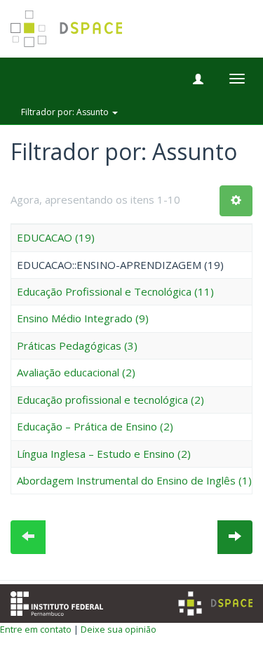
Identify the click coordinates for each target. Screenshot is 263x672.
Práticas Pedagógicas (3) (77, 345)
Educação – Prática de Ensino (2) (95, 426)
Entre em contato (36, 629)
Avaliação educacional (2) (76, 372)
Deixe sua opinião (118, 629)
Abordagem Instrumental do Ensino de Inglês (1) (134, 480)
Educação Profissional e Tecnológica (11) (115, 291)
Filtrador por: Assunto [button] (66, 112)
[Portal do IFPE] (57, 602)
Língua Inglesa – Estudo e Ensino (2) (104, 454)
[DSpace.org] (215, 603)
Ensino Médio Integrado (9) (83, 318)
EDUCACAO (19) (56, 237)
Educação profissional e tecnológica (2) (110, 400)
